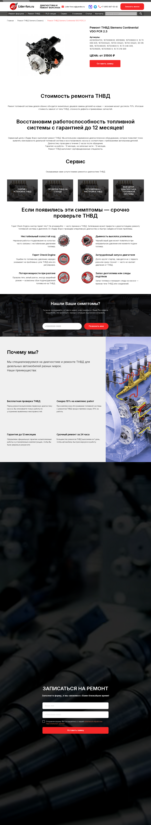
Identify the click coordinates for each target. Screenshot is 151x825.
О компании (77, 14)
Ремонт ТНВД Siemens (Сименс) (30, 21)
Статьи (89, 14)
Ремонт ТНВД (34, 14)
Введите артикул (112, 14)
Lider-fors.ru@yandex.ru (75, 7)
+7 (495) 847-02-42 (109, 7)
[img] (141, 13)
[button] (132, 6)
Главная (10, 21)
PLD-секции (51, 14)
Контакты (99, 14)
